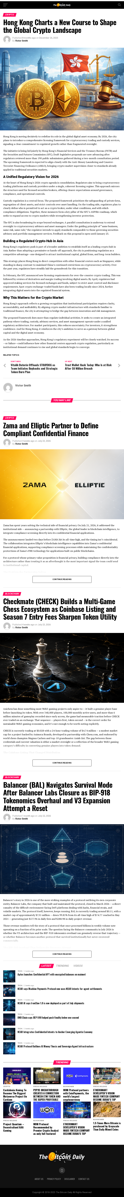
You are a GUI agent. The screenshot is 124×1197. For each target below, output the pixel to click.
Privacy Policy (54, 1178)
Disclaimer (69, 1178)
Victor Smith (21, 41)
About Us (39, 1178)
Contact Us (83, 1178)
